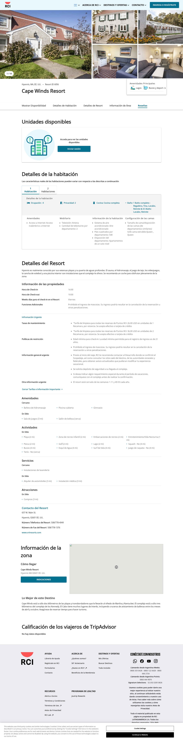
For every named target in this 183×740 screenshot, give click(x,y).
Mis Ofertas (103, 658)
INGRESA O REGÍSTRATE (164, 5)
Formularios (50, 668)
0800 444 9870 (146, 679)
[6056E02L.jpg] (114, 27)
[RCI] (7, 4)
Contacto (49, 673)
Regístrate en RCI (52, 663)
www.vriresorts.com (31, 532)
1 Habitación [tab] (30, 190)
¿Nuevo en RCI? (78, 668)
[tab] (34, 105)
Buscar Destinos (105, 663)
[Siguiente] (165, 87)
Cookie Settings (140, 728)
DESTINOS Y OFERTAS (115, 4)
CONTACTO (138, 4)
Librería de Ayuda (52, 658)
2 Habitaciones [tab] (48, 190)
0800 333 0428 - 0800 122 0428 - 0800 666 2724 (145, 672)
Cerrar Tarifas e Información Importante (41, 389)
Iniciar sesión (74, 148)
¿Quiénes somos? (79, 658)
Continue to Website (140, 735)
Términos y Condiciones (55, 701)
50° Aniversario (78, 663)
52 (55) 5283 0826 (155, 682)
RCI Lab (48, 715)
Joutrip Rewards (78, 696)
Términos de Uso (52, 705)
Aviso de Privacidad (53, 710)
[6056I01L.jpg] (114, 61)
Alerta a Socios (51, 696)
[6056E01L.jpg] (46, 44)
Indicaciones (44, 579)
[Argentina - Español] (76, 4)
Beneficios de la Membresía (83, 673)
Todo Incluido (104, 668)
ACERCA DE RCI (90, 4)
